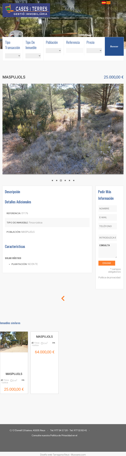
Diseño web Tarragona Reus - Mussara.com (63, 454)
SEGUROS (69, 18)
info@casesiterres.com (103, 430)
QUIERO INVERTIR (28, 18)
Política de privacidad (109, 277)
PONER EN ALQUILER (108, 18)
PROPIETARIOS (51, 18)
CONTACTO (86, 18)
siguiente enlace (86, 435)
